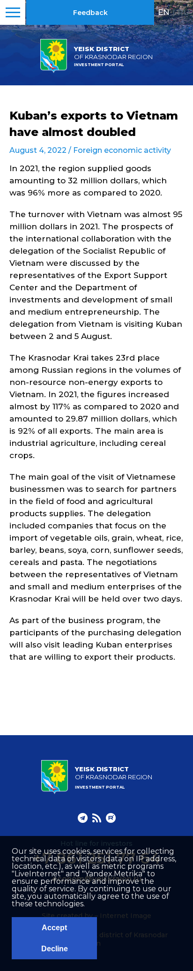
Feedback (90, 12)
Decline (54, 949)
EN (164, 12)
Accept (54, 928)
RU (183, 12)
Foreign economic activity (122, 150)
